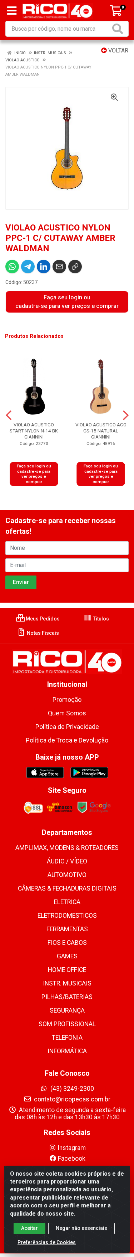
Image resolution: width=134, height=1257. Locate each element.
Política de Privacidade (67, 726)
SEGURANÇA (67, 1010)
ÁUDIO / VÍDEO (67, 861)
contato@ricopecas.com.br (71, 1099)
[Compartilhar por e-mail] (59, 266)
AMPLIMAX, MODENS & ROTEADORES (67, 847)
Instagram (72, 1147)
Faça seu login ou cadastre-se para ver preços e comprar (67, 301)
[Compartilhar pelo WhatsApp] (12, 266)
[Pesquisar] (119, 28)
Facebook (71, 1158)
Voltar (117, 50)
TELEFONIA (67, 1037)
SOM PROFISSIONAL (67, 1024)
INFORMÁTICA (67, 1051)
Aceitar (29, 1228)
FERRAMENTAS (67, 929)
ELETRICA (67, 902)
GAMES (67, 956)
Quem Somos (67, 713)
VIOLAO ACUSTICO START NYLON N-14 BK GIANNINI (34, 431)
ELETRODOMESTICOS (67, 915)
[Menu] (11, 10)
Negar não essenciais (81, 1228)
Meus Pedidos (42, 619)
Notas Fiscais (42, 633)
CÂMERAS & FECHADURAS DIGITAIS (67, 888)
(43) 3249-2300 (71, 1088)
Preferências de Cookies (47, 1242)
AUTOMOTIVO (67, 874)
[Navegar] (8, 415)
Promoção (67, 699)
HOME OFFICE (67, 969)
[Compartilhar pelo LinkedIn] (43, 266)
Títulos (100, 619)
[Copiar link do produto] (75, 266)
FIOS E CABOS (67, 942)
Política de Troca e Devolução (67, 740)
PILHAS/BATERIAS (67, 996)
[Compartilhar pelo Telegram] (28, 266)
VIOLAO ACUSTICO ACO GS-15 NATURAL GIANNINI (100, 431)
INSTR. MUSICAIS (67, 983)
